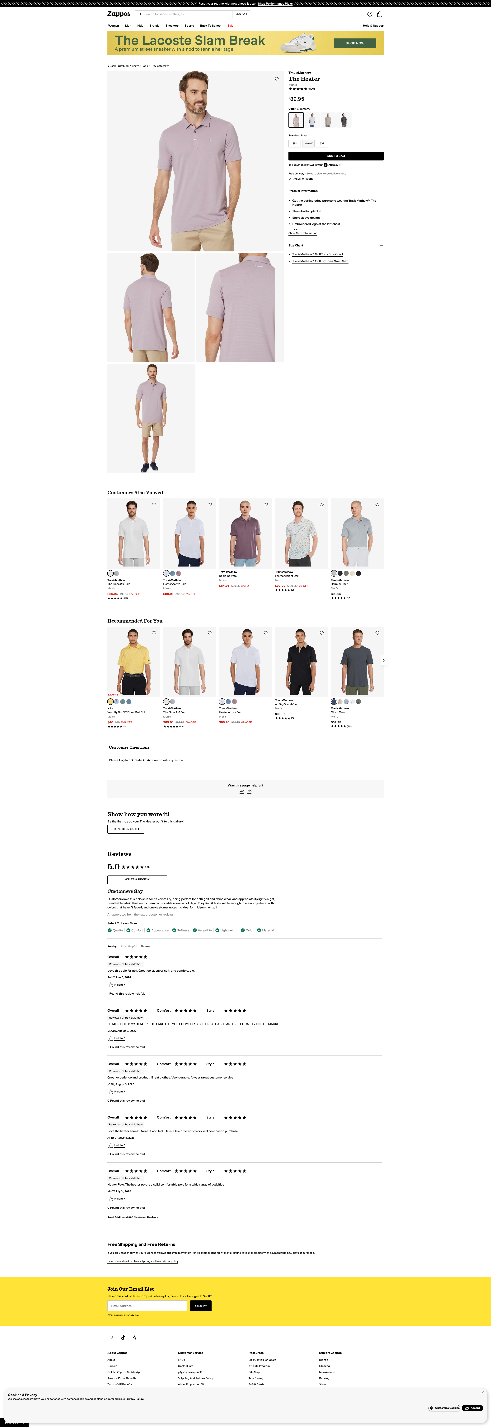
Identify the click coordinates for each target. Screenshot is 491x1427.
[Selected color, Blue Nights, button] (334, 702)
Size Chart (295, 245)
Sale (230, 25)
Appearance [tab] (160, 930)
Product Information (302, 191)
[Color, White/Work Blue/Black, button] (117, 702)
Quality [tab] (118, 930)
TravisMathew (160, 66)
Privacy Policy (134, 1399)
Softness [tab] (183, 930)
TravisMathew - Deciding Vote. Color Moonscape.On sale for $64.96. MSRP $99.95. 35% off (245, 543)
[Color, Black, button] (358, 573)
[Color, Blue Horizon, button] (172, 573)
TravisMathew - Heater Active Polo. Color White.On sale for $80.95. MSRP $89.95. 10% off (189, 547)
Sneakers (172, 25)
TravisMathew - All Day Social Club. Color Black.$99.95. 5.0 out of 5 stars (301, 673)
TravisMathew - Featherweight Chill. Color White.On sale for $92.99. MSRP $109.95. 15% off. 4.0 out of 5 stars (301, 545)
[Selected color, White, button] (110, 573)
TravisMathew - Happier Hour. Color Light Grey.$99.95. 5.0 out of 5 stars (357, 549)
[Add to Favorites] (154, 505)
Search (241, 14)
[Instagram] (111, 1337)
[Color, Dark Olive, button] (346, 573)
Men (128, 25)
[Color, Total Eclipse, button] (340, 573)
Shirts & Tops (140, 66)
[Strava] (134, 1337)
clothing (123, 66)
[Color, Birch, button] (352, 573)
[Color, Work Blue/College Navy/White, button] (129, 702)
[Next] (384, 660)
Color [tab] (249, 930)
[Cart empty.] (380, 14)
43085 (309, 179)
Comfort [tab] (137, 930)
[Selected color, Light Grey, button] (334, 573)
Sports (189, 25)
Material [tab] (268, 930)
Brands (154, 25)
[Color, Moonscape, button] (178, 573)
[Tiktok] (123, 1337)
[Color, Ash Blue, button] (346, 702)
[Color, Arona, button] (117, 573)
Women (113, 25)
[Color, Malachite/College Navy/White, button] (123, 702)
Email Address (121, 1306)
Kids (140, 25)
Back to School (210, 25)
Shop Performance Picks (275, 3)
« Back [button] (111, 66)
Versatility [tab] (205, 930)
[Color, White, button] (352, 702)
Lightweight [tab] (228, 930)
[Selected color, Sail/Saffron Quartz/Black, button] (110, 702)
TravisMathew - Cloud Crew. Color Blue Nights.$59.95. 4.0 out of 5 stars (357, 677)
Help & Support (373, 25)
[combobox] (186, 14)
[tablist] (193, 930)
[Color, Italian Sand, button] (340, 702)
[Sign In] (369, 14)
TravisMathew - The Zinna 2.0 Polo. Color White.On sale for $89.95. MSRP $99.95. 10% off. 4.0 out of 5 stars (133, 549)
